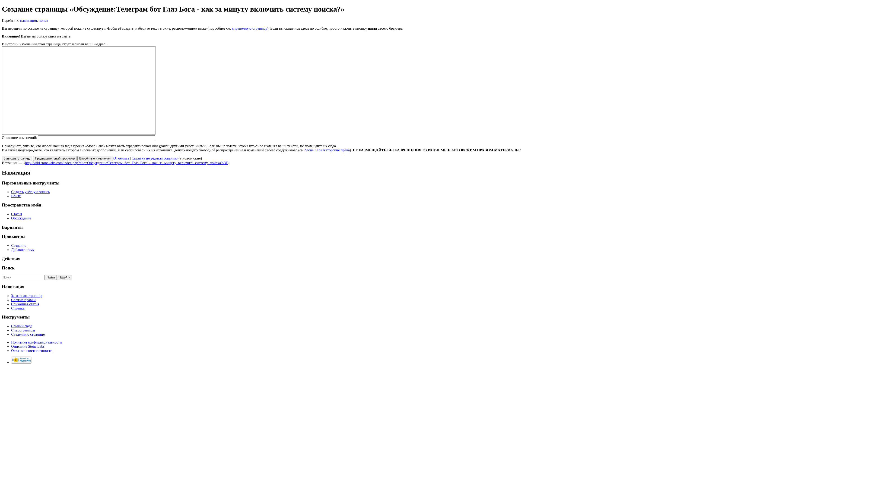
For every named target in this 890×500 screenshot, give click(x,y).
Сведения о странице (28, 334)
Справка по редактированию (155, 158)
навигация (28, 20)
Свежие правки (23, 300)
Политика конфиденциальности (36, 342)
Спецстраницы (23, 330)
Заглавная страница (26, 296)
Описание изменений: (19, 138)
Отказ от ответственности (31, 351)
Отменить (121, 158)
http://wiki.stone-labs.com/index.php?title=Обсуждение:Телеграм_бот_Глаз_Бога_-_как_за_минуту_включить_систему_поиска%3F (126, 163)
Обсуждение (21, 218)
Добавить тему (23, 250)
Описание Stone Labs (27, 346)
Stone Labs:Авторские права (327, 150)
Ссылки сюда (21, 326)
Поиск (8, 268)
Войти (16, 196)
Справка (18, 308)
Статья (16, 214)
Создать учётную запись (30, 192)
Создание (18, 245)
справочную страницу (249, 28)
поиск (43, 20)
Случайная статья (25, 304)
